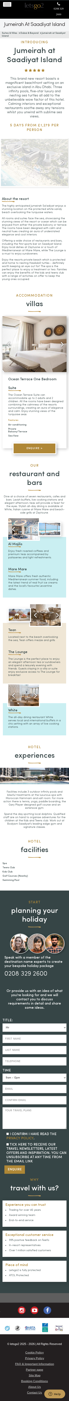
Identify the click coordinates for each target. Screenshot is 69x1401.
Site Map (34, 1375)
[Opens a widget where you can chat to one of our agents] (54, 1394)
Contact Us (34, 1392)
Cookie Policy (34, 1352)
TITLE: (7, 1020)
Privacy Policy (34, 1358)
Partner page (34, 1369)
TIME (6, 1070)
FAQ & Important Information (34, 1364)
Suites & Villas (9, 33)
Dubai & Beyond (30, 33)
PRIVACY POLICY (20, 1138)
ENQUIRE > (34, 448)
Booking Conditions (34, 1381)
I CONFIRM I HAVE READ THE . (31, 1136)
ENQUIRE (15, 1169)
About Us (34, 1386)
